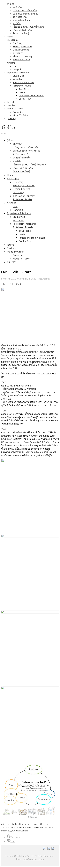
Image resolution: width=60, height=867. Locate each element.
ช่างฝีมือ (17, 23)
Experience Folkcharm (18, 72)
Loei (15, 66)
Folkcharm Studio (21, 59)
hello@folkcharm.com (33, 859)
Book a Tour (25, 98)
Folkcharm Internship (23, 82)
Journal (10, 102)
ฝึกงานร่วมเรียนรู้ (21, 33)
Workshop (18, 79)
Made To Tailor (20, 115)
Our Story (18, 43)
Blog (48, 278)
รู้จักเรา (10, 3)
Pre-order (18, 111)
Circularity (18, 52)
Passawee (41, 278)
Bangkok (17, 69)
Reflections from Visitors (31, 95)
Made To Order (15, 108)
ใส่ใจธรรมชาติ (20, 16)
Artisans (11, 62)
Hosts (22, 92)
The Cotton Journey (22, 56)
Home (10, 36)
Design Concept (21, 49)
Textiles (11, 105)
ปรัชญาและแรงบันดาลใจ (25, 10)
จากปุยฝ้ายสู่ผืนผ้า (21, 20)
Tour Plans (24, 89)
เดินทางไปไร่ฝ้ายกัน (22, 30)
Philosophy (12, 39)
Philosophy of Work (22, 46)
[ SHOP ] (11, 118)
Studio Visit (18, 75)
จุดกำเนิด (17, 7)
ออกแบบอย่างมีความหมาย (25, 13)
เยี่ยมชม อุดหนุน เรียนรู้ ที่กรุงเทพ (28, 26)
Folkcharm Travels (22, 85)
